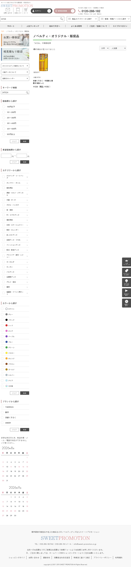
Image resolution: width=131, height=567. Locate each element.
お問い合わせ (34, 557)
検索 (24, 141)
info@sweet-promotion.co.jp (85, 544)
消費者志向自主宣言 (62, 557)
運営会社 (46, 557)
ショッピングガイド (17, 557)
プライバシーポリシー (102, 557)
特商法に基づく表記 (82, 557)
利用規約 (118, 557)
